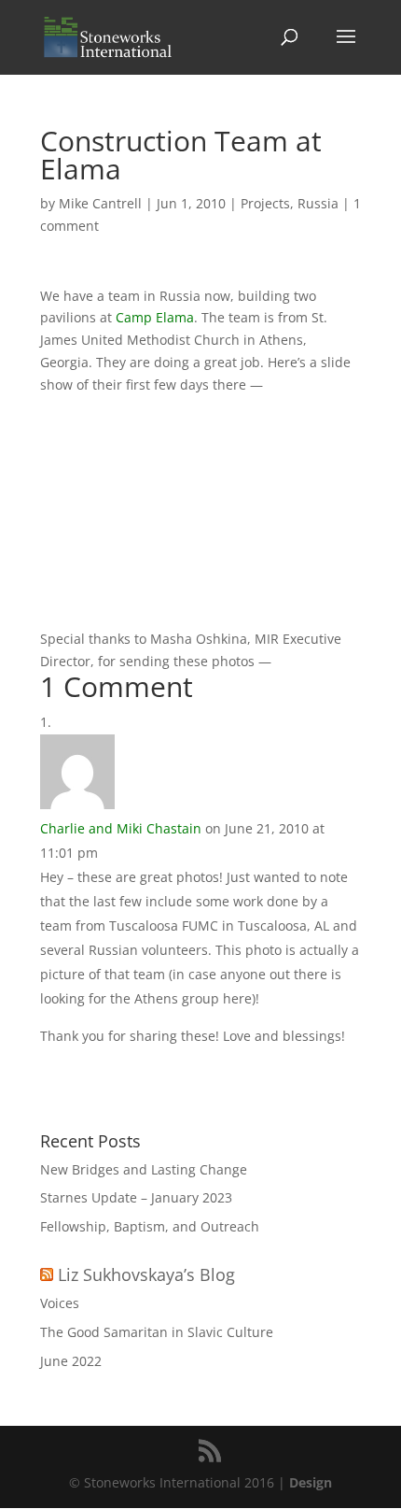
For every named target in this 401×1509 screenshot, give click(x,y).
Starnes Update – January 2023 (136, 1197)
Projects (265, 203)
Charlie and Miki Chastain (120, 828)
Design (310, 1482)
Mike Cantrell (100, 203)
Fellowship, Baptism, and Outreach (149, 1226)
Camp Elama (155, 317)
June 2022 (71, 1361)
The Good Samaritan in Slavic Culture (156, 1332)
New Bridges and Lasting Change (143, 1169)
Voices (59, 1303)
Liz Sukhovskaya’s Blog (146, 1274)
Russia (318, 203)
